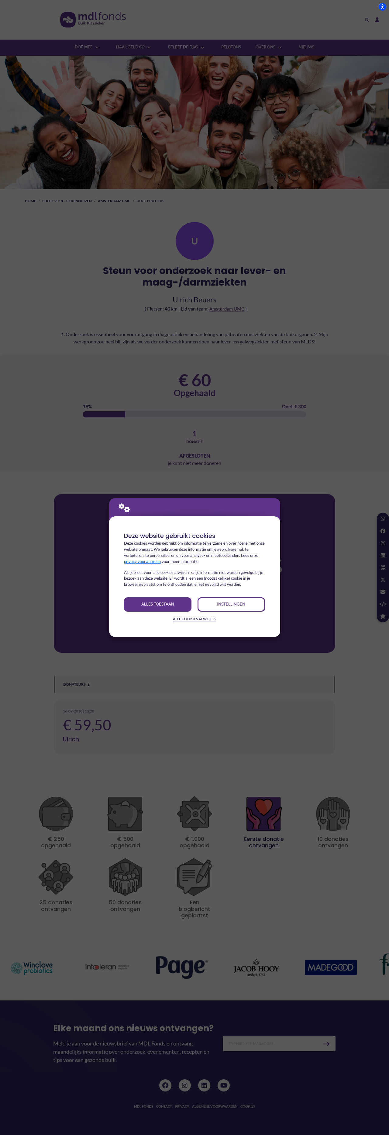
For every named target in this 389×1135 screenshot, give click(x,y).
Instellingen (231, 604)
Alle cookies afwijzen (194, 619)
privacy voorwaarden (142, 561)
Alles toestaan (157, 604)
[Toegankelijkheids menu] (382, 6)
